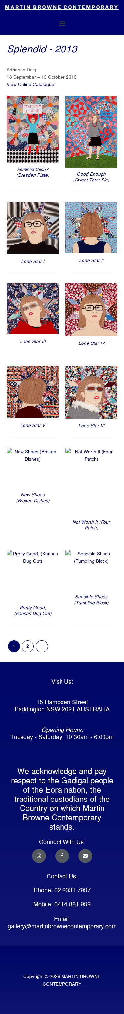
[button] (62, 23)
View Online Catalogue (30, 84)
